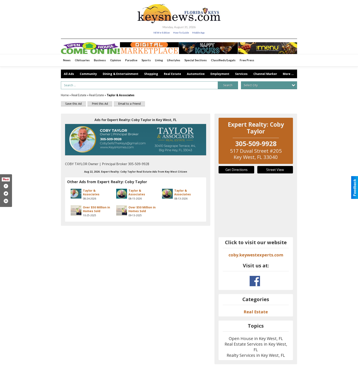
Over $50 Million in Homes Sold (96, 209)
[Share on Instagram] (5, 201)
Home (65, 95)
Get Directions (236, 169)
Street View (275, 169)
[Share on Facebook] (5, 186)
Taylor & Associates (91, 192)
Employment (219, 74)
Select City (251, 85)
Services (241, 74)
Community (88, 74)
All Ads (69, 74)
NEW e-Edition (162, 32)
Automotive (196, 74)
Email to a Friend (129, 104)
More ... (288, 74)
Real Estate (172, 74)
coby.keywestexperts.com (256, 254)
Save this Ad (73, 104)
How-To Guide (181, 32)
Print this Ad (100, 104)
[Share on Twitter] (5, 193)
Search (227, 85)
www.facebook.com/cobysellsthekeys (255, 281)
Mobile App (198, 32)
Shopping (151, 74)
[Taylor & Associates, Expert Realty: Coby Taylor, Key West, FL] (135, 140)
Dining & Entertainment (120, 74)
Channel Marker (265, 74)
